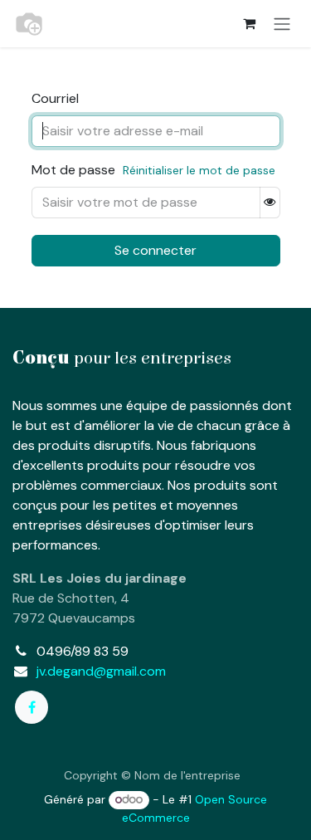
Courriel (55, 98)
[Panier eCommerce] (248, 23)
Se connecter (155, 250)
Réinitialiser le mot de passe (199, 170)
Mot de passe (73, 169)
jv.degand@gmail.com (101, 671)
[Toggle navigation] (282, 24)
